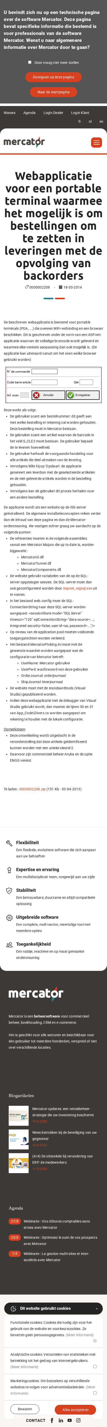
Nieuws (10, 113)
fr (79, 121)
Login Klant (80, 113)
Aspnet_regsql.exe (77, 588)
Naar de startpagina (54, 92)
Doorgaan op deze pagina (53, 77)
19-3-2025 (39, 1121)
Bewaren (25, 1409)
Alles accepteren (75, 1410)
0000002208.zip (32, 789)
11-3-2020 (39, 1169)
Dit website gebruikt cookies (45, 1308)
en (102, 121)
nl (90, 121)
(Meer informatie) (80, 1335)
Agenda (29, 113)
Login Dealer (53, 113)
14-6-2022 (39, 1145)
